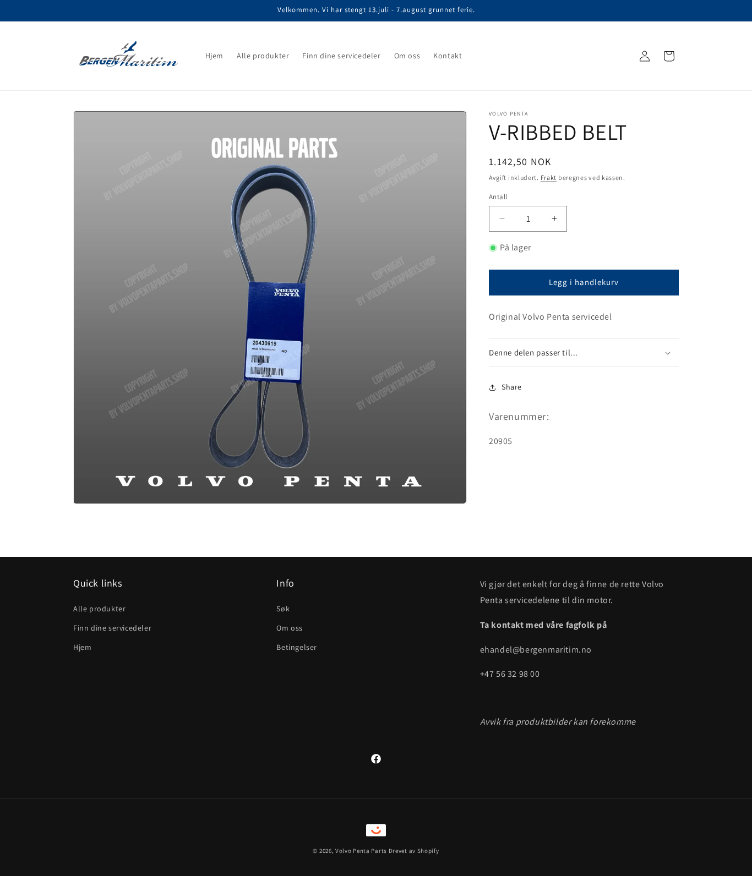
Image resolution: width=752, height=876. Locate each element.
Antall (498, 196)
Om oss (289, 628)
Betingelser (296, 647)
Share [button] (512, 387)
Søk (283, 609)
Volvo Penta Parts (361, 851)
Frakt (549, 177)
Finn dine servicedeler (112, 628)
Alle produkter (99, 609)
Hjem (82, 647)
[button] (584, 352)
